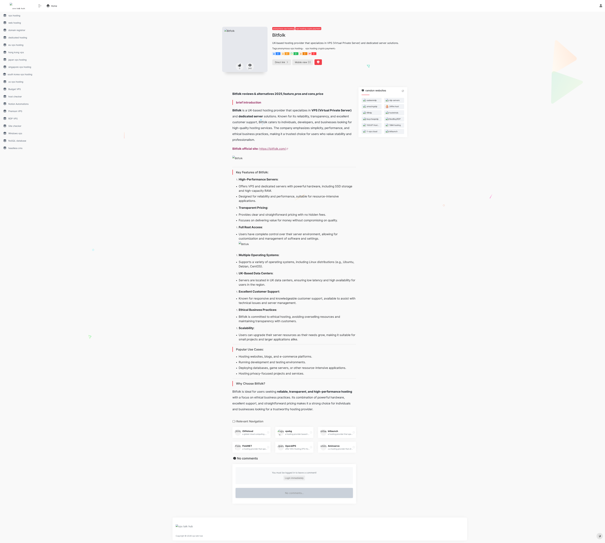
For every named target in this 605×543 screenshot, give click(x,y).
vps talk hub (197, 536)
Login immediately (294, 478)
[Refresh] (403, 90)
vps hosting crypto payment (308, 28)
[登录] (600, 6)
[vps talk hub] (184, 527)
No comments (247, 458)
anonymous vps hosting (283, 28)
